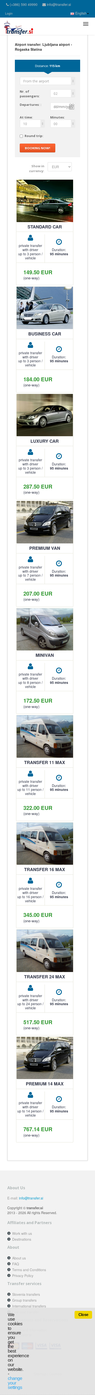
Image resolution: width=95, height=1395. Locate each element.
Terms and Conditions (29, 1269)
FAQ (15, 1263)
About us (19, 1258)
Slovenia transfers (26, 1294)
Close (83, 1315)
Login (9, 13)
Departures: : (30, 104)
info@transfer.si (59, 4)
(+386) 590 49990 (24, 4)
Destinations (21, 1239)
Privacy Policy (22, 1275)
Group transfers (24, 1300)
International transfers (29, 1306)
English (80, 13)
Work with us (22, 1233)
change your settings (15, 1383)
